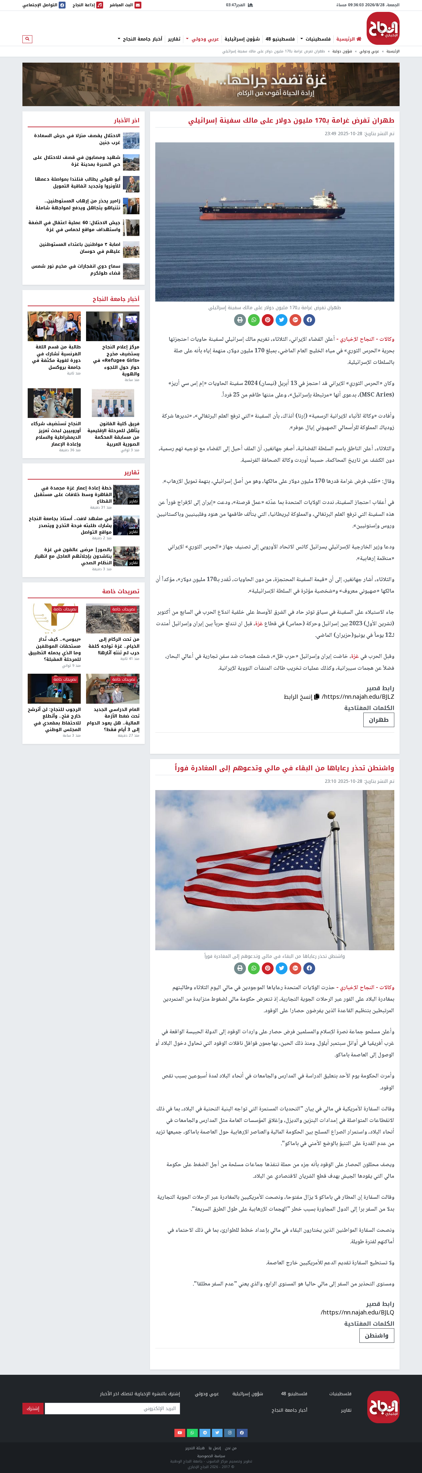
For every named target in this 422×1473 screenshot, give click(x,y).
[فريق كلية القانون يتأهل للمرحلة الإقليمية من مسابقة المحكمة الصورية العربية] (112, 403)
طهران (379, 719)
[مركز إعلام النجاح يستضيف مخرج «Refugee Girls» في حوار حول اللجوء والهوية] (112, 326)
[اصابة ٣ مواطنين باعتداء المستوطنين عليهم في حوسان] (131, 249)
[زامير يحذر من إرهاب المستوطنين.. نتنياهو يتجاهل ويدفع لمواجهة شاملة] (131, 206)
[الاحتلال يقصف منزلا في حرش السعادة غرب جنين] (131, 140)
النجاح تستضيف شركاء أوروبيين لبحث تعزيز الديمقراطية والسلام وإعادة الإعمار (56, 434)
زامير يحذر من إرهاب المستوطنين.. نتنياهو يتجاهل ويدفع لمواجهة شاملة (78, 204)
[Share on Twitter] (281, 320)
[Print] (240, 320)
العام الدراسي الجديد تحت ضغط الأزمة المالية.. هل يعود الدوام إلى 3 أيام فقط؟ (113, 719)
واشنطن (377, 1335)
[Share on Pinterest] (268, 320)
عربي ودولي (204, 39)
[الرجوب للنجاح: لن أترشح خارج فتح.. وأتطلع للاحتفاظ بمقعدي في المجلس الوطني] (54, 689)
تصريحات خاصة (120, 592)
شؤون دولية (342, 51)
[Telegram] (204, 1433)
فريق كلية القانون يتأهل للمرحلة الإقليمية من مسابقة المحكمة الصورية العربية (113, 434)
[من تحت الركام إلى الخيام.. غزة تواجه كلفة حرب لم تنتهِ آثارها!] (112, 618)
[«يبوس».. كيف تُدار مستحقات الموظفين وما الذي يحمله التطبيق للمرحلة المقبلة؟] (54, 618)
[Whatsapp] (192, 1433)
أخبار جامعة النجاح (141, 39)
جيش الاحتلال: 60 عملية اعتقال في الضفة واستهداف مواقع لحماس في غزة (74, 226)
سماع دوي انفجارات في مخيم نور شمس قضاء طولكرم (75, 270)
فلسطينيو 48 (280, 39)
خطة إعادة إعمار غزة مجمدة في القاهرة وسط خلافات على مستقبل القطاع (73, 495)
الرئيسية (393, 51)
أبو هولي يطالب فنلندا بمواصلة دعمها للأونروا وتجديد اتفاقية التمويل (77, 183)
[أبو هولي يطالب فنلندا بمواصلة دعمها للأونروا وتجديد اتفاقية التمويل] (131, 184)
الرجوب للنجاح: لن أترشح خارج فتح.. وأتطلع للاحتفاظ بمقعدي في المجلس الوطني (54, 719)
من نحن (231, 1448)
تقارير (174, 39)
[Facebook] (242, 1433)
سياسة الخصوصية (211, 1456)
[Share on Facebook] (309, 320)
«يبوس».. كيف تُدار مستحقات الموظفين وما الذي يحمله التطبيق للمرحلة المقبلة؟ (54, 649)
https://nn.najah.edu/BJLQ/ (357, 1312)
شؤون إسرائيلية (242, 39)
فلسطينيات (317, 39)
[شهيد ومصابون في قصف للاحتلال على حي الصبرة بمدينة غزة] (131, 162)
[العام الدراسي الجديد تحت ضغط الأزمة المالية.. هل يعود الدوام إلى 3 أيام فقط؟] (112, 689)
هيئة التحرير (195, 1448)
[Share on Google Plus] (295, 320)
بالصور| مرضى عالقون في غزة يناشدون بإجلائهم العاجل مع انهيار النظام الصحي (73, 556)
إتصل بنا (215, 1448)
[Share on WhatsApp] (254, 320)
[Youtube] (179, 1433)
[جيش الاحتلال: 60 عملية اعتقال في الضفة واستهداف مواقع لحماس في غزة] (131, 227)
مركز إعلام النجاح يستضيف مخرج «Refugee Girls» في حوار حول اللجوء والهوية (116, 360)
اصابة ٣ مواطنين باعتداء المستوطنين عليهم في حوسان (79, 248)
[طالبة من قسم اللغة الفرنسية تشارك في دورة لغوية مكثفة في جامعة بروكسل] (54, 326)
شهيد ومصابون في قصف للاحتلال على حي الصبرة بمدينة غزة (76, 161)
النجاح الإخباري (383, 28)
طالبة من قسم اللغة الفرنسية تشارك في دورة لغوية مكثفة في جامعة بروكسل (56, 357)
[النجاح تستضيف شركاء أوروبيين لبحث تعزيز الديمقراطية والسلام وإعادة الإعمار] (54, 403)
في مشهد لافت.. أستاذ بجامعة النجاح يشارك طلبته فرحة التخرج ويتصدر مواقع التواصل (70, 526)
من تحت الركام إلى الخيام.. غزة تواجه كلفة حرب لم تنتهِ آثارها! (113, 646)
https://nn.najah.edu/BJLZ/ (358, 696)
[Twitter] (217, 1433)
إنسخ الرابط (299, 696)
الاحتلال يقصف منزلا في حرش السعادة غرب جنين (77, 139)
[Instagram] (229, 1433)
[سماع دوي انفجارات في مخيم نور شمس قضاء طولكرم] (131, 271)
